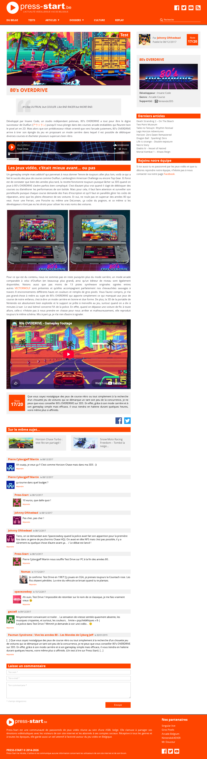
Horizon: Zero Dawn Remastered (154, 134)
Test (124, 35)
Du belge (12, 20)
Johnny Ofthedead (169, 38)
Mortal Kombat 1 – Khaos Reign (153, 151)
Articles (50, 20)
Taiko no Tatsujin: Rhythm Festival (154, 127)
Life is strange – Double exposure (154, 141)
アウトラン (39, 124)
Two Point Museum (146, 124)
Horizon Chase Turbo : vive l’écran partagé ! (49, 441)
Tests (31, 20)
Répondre (20, 469)
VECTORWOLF (22, 288)
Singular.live (168, 725)
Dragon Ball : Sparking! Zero (151, 138)
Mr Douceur (168, 741)
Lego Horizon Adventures (150, 131)
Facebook (169, 173)
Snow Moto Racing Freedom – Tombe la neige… (112, 443)
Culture (99, 20)
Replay (119, 20)
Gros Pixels (168, 729)
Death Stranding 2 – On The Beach (155, 121)
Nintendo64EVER (171, 737)
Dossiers (75, 20)
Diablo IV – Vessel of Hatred (151, 148)
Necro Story (142, 144)
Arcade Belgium (170, 733)
